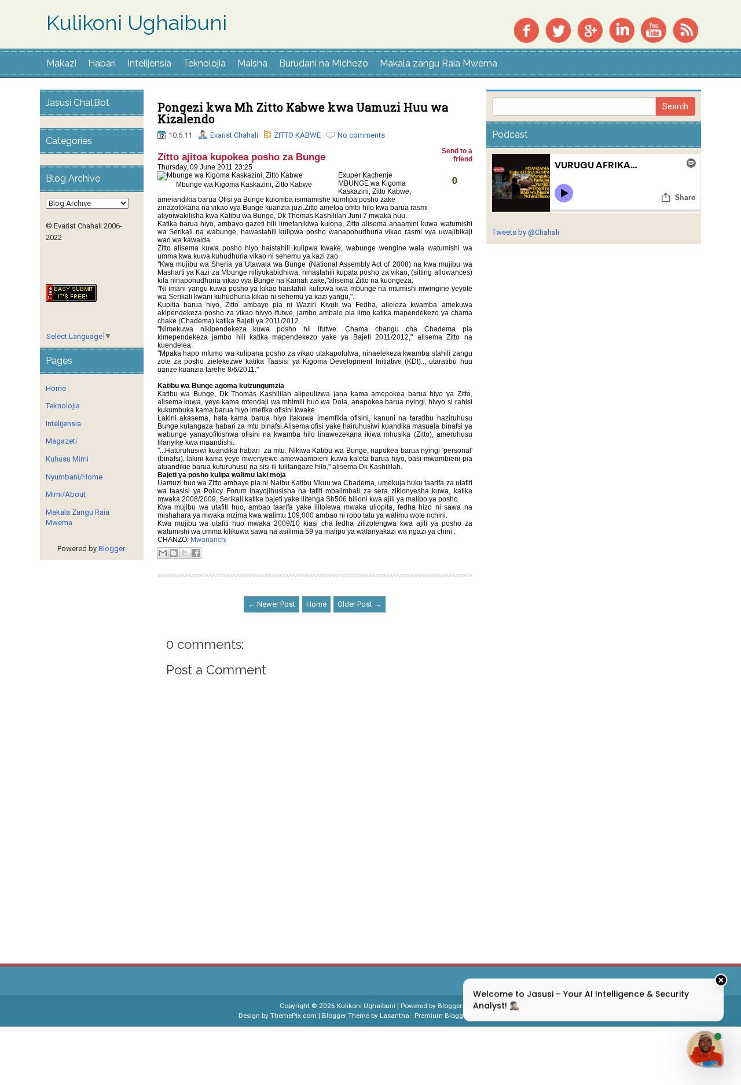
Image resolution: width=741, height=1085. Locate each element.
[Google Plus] (590, 29)
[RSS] (685, 29)
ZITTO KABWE (297, 135)
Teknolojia (204, 63)
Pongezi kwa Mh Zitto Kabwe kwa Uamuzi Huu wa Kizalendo (302, 112)
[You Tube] (654, 29)
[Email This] (162, 553)
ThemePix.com (293, 1016)
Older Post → (359, 604)
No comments (361, 135)
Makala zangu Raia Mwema (438, 63)
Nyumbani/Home (74, 477)
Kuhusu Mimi (67, 459)
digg (458, 194)
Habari (102, 63)
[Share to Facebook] (195, 553)
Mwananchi (208, 540)
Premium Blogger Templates (458, 1016)
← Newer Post (271, 604)
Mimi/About (66, 494)
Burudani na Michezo (323, 63)
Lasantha (394, 1016)
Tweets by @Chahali (525, 232)
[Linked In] (622, 29)
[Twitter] (558, 29)
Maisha (252, 63)
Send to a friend (456, 155)
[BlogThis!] (173, 553)
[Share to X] (184, 553)
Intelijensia (149, 63)
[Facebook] (526, 29)
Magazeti (61, 441)
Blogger (111, 548)
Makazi (61, 63)
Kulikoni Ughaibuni (136, 23)
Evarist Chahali (234, 135)
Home (316, 604)
